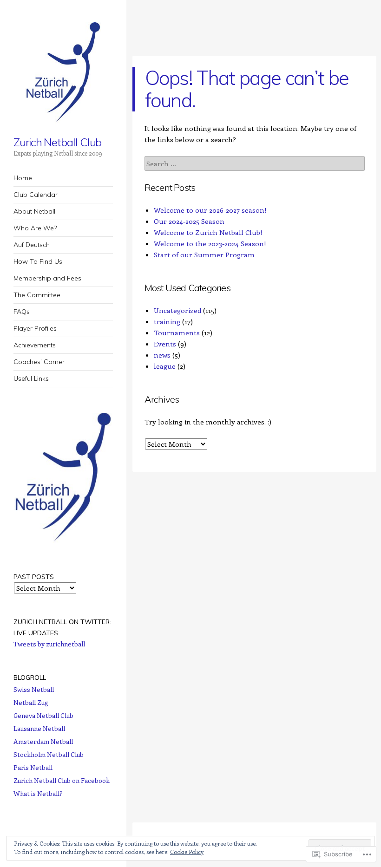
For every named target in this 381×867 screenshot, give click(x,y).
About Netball (34, 211)
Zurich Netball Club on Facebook (61, 780)
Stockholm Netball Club (48, 754)
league (165, 366)
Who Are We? (35, 228)
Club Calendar (35, 194)
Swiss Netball (33, 689)
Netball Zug (30, 702)
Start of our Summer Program (204, 254)
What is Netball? (38, 793)
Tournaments (177, 332)
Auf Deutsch (31, 245)
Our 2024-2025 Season (189, 221)
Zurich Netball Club (57, 142)
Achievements (34, 345)
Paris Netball (33, 767)
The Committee (36, 295)
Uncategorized (177, 310)
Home (22, 178)
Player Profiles (35, 328)
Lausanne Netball (39, 728)
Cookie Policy (187, 851)
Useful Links (31, 378)
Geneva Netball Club (43, 715)
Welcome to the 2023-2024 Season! (210, 243)
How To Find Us (37, 261)
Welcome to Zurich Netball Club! (208, 232)
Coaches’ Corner (39, 362)
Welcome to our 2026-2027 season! (210, 210)
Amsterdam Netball (43, 741)
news (162, 354)
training (167, 321)
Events (165, 343)
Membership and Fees (47, 278)
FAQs (21, 311)
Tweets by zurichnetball (49, 643)
